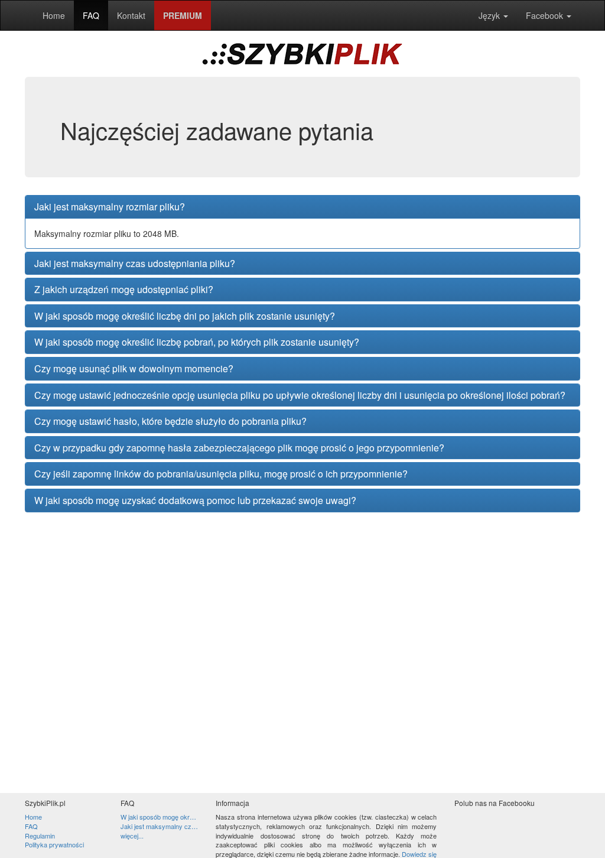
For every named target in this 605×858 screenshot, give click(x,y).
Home (54, 15)
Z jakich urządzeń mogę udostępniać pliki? (123, 289)
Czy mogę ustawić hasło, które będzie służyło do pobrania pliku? (170, 421)
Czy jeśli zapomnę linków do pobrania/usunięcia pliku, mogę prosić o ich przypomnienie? (221, 474)
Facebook (545, 15)
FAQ (91, 15)
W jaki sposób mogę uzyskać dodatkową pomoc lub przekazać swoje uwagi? (195, 500)
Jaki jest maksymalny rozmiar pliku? (109, 207)
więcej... (132, 835)
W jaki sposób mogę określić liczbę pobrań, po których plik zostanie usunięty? (196, 342)
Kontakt (131, 15)
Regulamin (40, 835)
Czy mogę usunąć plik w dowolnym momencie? (133, 368)
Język (490, 15)
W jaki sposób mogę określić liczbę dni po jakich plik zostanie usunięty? (184, 316)
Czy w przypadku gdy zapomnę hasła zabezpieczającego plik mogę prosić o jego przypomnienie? (239, 448)
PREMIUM (182, 15)
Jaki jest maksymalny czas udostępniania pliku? (134, 263)
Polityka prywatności (54, 844)
